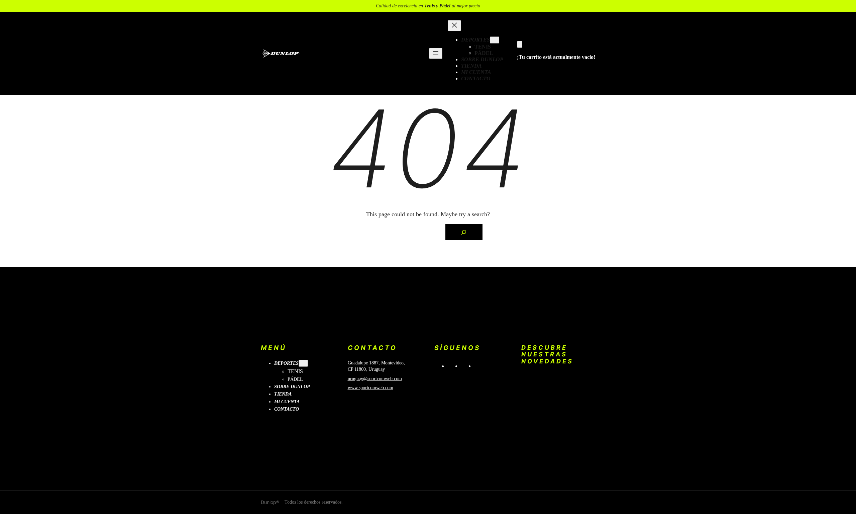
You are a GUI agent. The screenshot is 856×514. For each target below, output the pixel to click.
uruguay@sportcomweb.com (375, 378)
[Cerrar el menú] (454, 25)
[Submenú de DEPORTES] (494, 40)
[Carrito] (519, 44)
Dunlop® (270, 502)
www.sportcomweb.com (370, 387)
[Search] (463, 232)
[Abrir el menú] (435, 53)
